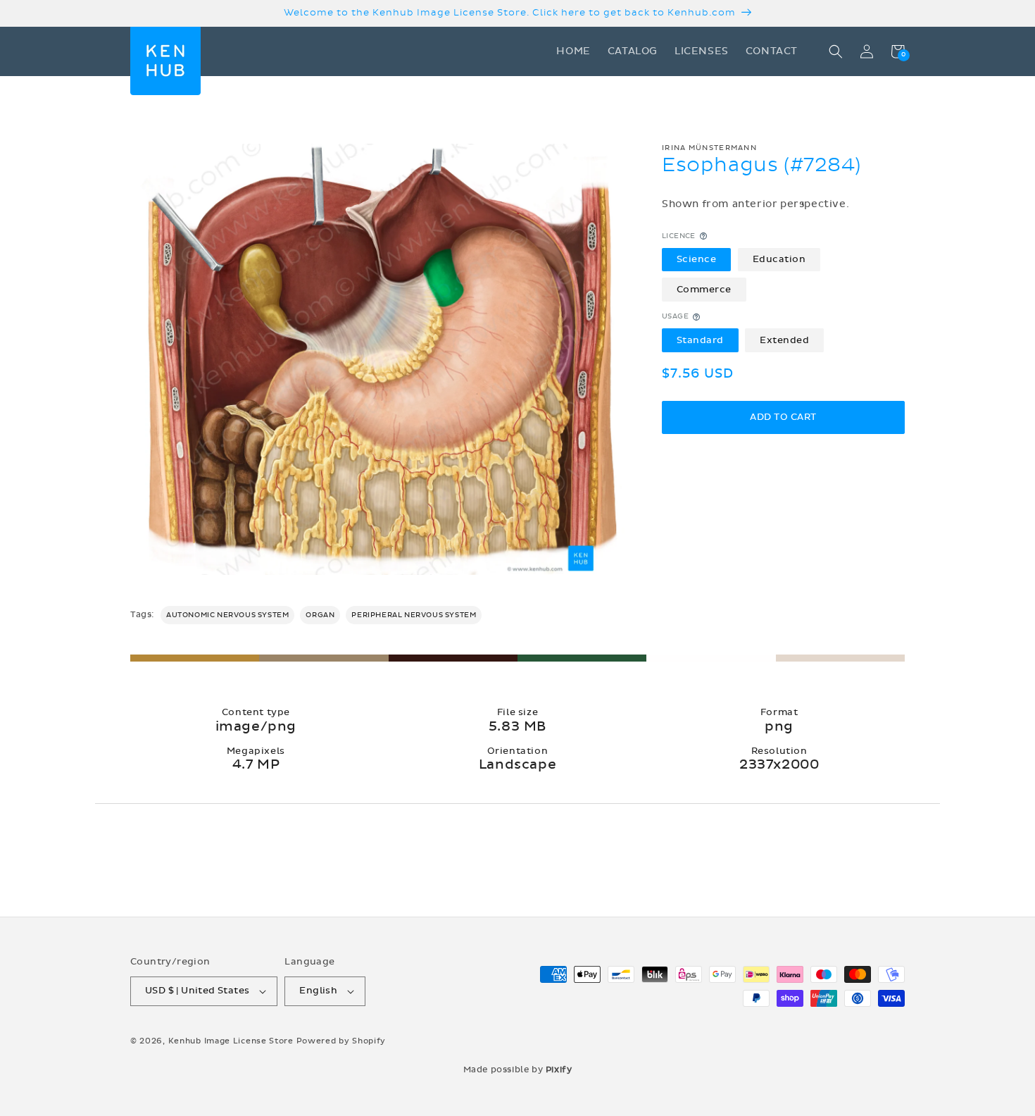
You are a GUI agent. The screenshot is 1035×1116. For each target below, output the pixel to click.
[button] (835, 51)
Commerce (704, 289)
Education (779, 259)
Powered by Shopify (341, 1041)
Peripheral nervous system (413, 615)
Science (697, 259)
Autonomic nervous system (227, 615)
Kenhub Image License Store (231, 1041)
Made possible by (517, 1069)
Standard (700, 339)
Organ (320, 615)
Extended (784, 339)
